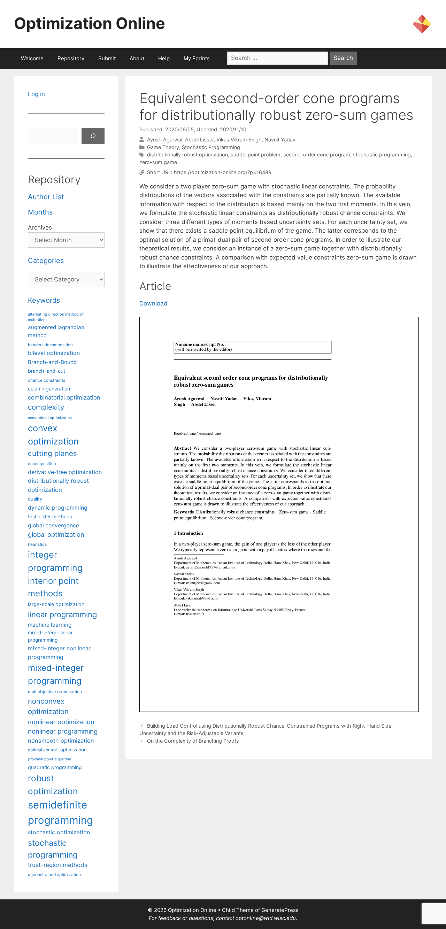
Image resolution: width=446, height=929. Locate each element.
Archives (40, 227)
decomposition (42, 463)
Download (153, 303)
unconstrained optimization (54, 874)
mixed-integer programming (56, 674)
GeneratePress (280, 910)
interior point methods (53, 587)
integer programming (55, 561)
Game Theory (163, 147)
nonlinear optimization (61, 722)
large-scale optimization (56, 604)
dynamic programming (57, 507)
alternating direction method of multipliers (56, 317)
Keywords (44, 300)
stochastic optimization (59, 832)
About (137, 58)
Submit (107, 58)
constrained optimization (50, 418)
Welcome (32, 58)
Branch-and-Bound (52, 362)
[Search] (93, 136)
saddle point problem (255, 154)
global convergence (53, 525)
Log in (36, 94)
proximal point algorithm (49, 759)
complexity (46, 407)
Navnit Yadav (279, 139)
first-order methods (50, 516)
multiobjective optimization (55, 691)
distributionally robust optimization (187, 154)
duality (35, 499)
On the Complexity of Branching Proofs (193, 741)
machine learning (49, 624)
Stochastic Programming (211, 147)
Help (164, 58)
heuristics (37, 544)
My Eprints (197, 58)
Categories (46, 260)
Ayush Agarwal (164, 139)
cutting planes (52, 453)
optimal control (42, 749)
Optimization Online (89, 23)
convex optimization (53, 435)
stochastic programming (382, 154)
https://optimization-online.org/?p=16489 (222, 172)
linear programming (62, 614)
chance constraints (46, 380)
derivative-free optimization (65, 472)
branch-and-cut (46, 371)
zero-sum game (158, 162)
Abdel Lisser (199, 139)
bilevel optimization (54, 352)
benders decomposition (50, 344)
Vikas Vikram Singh (239, 139)
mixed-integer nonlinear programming (59, 652)
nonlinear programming (63, 731)
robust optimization (53, 784)
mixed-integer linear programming (50, 636)
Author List (46, 197)
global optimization (56, 534)
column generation (49, 389)
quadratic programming (55, 767)
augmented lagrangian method (56, 331)
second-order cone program (316, 154)
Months (40, 212)
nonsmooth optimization (61, 740)
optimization (73, 749)
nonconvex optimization (48, 706)
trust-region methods (57, 864)
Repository (70, 58)
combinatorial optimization (64, 397)
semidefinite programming (60, 812)
